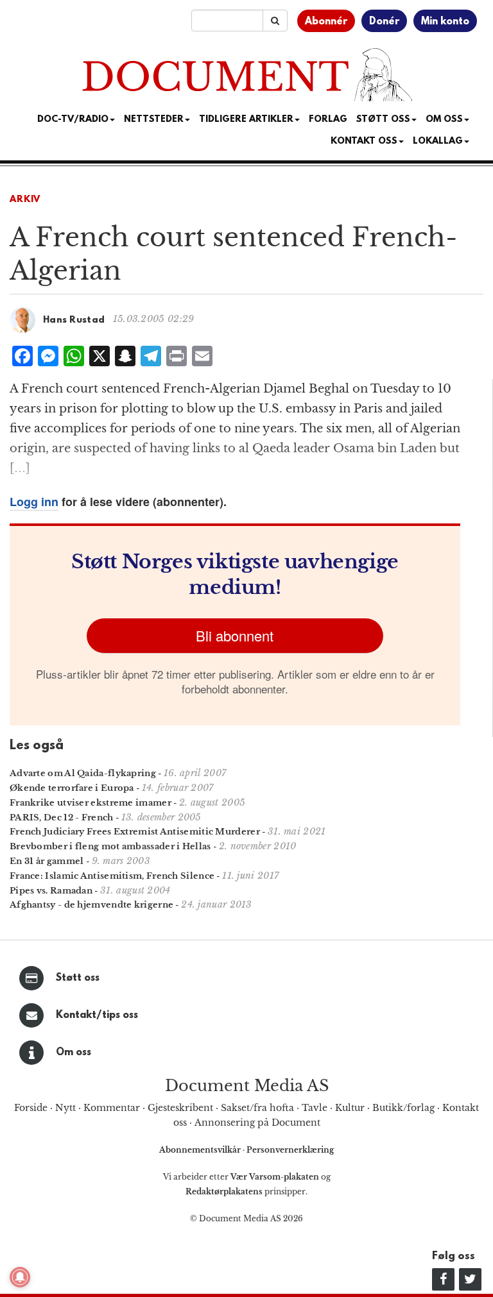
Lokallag (438, 141)
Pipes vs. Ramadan (51, 890)
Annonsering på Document (257, 1122)
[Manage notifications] (20, 1277)
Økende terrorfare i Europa (72, 788)
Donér (384, 22)
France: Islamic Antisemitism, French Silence (112, 875)
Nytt (65, 1108)
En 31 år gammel (47, 861)
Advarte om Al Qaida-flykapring (83, 773)
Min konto (445, 22)
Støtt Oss (383, 119)
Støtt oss (77, 978)
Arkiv (25, 199)
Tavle (314, 1108)
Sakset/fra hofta (257, 1108)
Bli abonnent (234, 635)
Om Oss (444, 119)
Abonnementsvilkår (201, 1150)
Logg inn (34, 501)
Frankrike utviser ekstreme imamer (90, 802)
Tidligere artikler (246, 119)
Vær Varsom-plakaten (274, 1177)
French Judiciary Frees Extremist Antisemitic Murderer (135, 831)
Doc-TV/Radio (72, 119)
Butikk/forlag (403, 1108)
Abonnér (326, 22)
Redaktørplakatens (224, 1191)
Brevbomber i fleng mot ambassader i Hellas (110, 846)
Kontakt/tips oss (97, 1015)
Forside (31, 1108)
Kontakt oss (364, 141)
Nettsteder (154, 119)
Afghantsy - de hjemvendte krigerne (91, 904)
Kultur (350, 1108)
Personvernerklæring (290, 1150)
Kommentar (111, 1108)
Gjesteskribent (180, 1108)
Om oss (73, 1052)
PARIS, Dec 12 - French (62, 817)
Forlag (328, 119)
